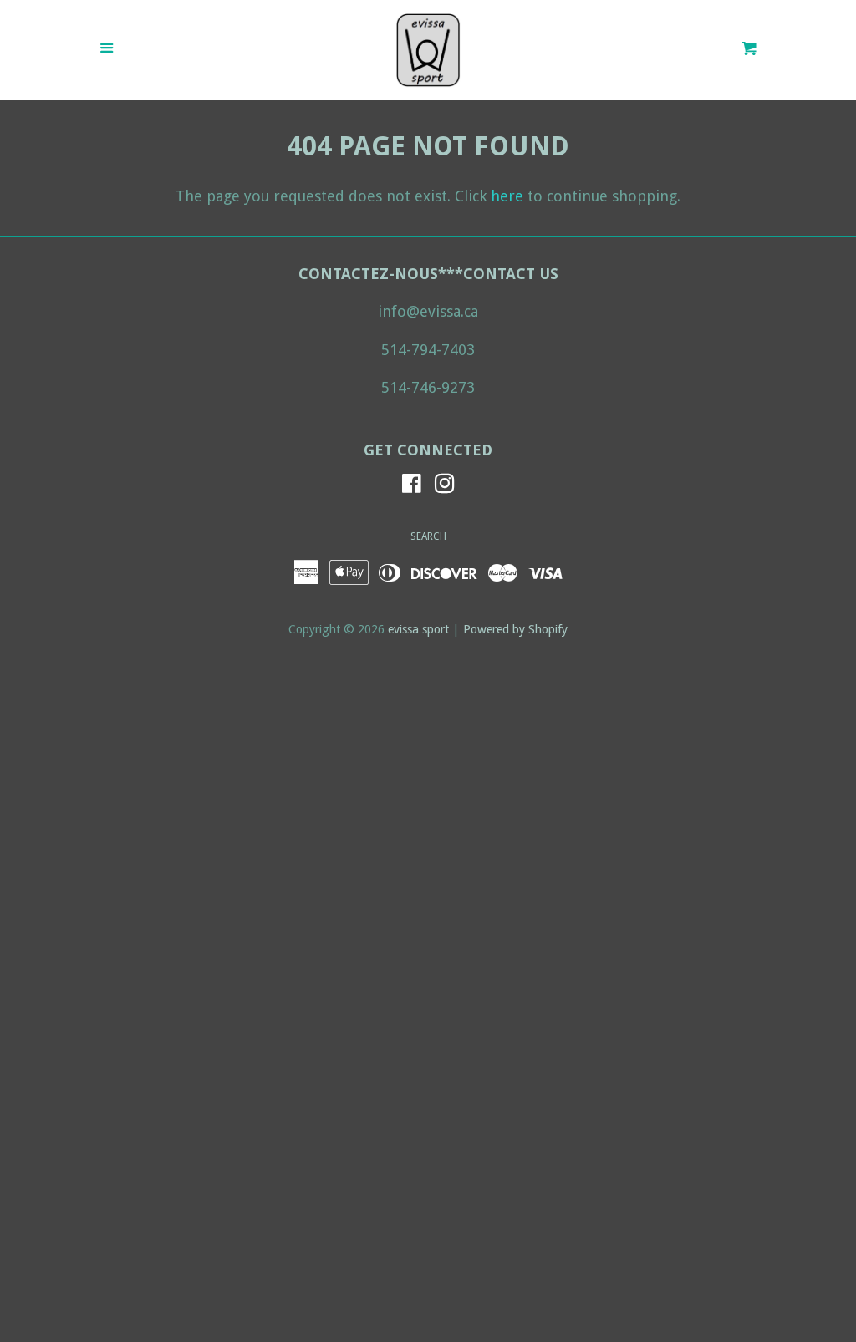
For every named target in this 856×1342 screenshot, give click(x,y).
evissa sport (418, 629)
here (507, 196)
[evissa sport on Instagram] (445, 486)
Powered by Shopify (515, 629)
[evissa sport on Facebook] (411, 486)
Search (428, 536)
